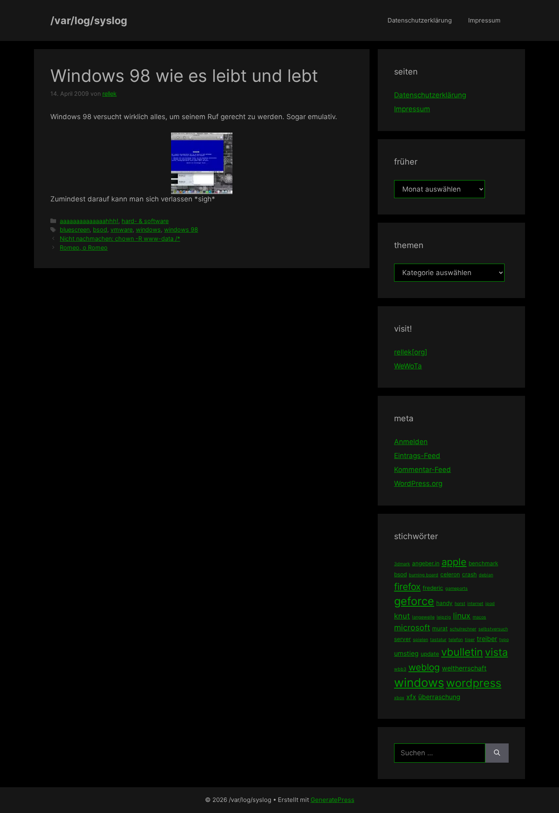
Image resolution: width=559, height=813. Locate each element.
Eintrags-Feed (417, 456)
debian (486, 575)
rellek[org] (410, 352)
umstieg (406, 653)
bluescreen (75, 229)
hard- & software (145, 220)
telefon (456, 639)
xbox (399, 697)
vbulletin (462, 652)
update (430, 653)
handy (444, 603)
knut (402, 615)
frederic (433, 588)
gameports (456, 588)
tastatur (438, 639)
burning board (423, 575)
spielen (420, 639)
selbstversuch (493, 629)
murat (440, 628)
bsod (100, 229)
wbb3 (400, 669)
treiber (487, 639)
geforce (414, 601)
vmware (121, 229)
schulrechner (463, 629)
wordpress (473, 683)
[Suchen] (497, 753)
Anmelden (411, 442)
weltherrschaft (464, 668)
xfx (411, 697)
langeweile (423, 617)
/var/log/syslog (88, 20)
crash (469, 574)
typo (504, 639)
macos (479, 617)
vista (496, 652)
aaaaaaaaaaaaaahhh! (89, 220)
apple (454, 562)
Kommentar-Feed (422, 469)
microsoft (412, 627)
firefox (407, 586)
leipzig (444, 617)
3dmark (402, 564)
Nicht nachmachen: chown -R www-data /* (120, 238)
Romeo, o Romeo (84, 247)
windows (148, 229)
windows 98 (181, 229)
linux (462, 616)
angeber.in (426, 563)
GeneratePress (332, 800)
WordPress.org (418, 483)
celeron (450, 574)
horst (460, 603)
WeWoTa (408, 366)
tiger (470, 639)
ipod (490, 603)
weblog (424, 667)
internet (475, 603)
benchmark (483, 563)
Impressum (484, 20)
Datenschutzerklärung (420, 20)
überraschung (439, 697)
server (402, 639)
